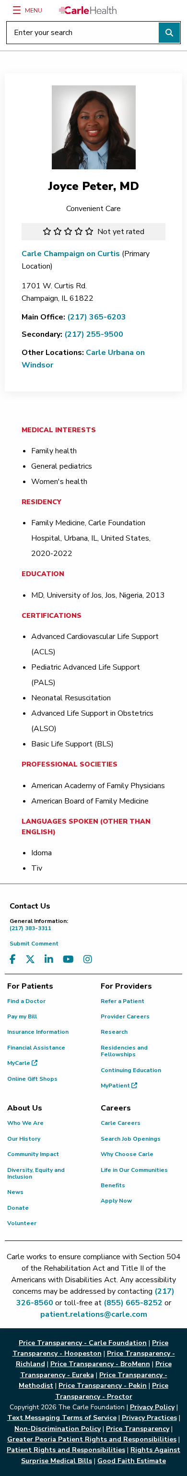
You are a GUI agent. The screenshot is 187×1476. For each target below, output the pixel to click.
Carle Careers (120, 1123)
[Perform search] (169, 33)
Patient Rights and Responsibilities (66, 1449)
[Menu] (17, 10)
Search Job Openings (131, 1139)
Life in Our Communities (134, 1170)
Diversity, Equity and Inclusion (36, 1173)
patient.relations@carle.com (93, 1314)
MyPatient (116, 1085)
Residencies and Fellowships (124, 1051)
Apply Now (116, 1200)
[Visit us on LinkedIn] (49, 959)
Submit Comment (34, 943)
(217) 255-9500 (93, 334)
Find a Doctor (26, 1001)
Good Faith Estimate (131, 1460)
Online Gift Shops (32, 1079)
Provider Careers (125, 1016)
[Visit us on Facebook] (13, 959)
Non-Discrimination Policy (57, 1428)
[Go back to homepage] (88, 10)
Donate (18, 1208)
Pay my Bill (22, 1016)
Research (114, 1032)
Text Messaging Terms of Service (62, 1417)
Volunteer (21, 1223)
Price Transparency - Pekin (102, 1385)
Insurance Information (38, 1032)
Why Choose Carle (127, 1154)
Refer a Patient (122, 1001)
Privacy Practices (149, 1417)
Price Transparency (137, 1428)
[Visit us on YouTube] (68, 959)
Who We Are (25, 1123)
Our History (23, 1139)
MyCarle (19, 1063)
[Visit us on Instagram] (87, 959)
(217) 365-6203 (96, 317)
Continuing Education (131, 1070)
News (15, 1192)
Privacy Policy (152, 1407)
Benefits (113, 1185)
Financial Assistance (36, 1047)
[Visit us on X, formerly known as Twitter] (30, 959)
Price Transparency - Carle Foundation (83, 1342)
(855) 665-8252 (133, 1303)
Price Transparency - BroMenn (100, 1364)
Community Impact (33, 1154)
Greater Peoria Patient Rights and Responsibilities (91, 1439)
